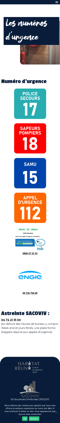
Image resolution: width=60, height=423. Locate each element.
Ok (25, 418)
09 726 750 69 (30, 293)
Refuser (34, 418)
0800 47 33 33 (30, 253)
